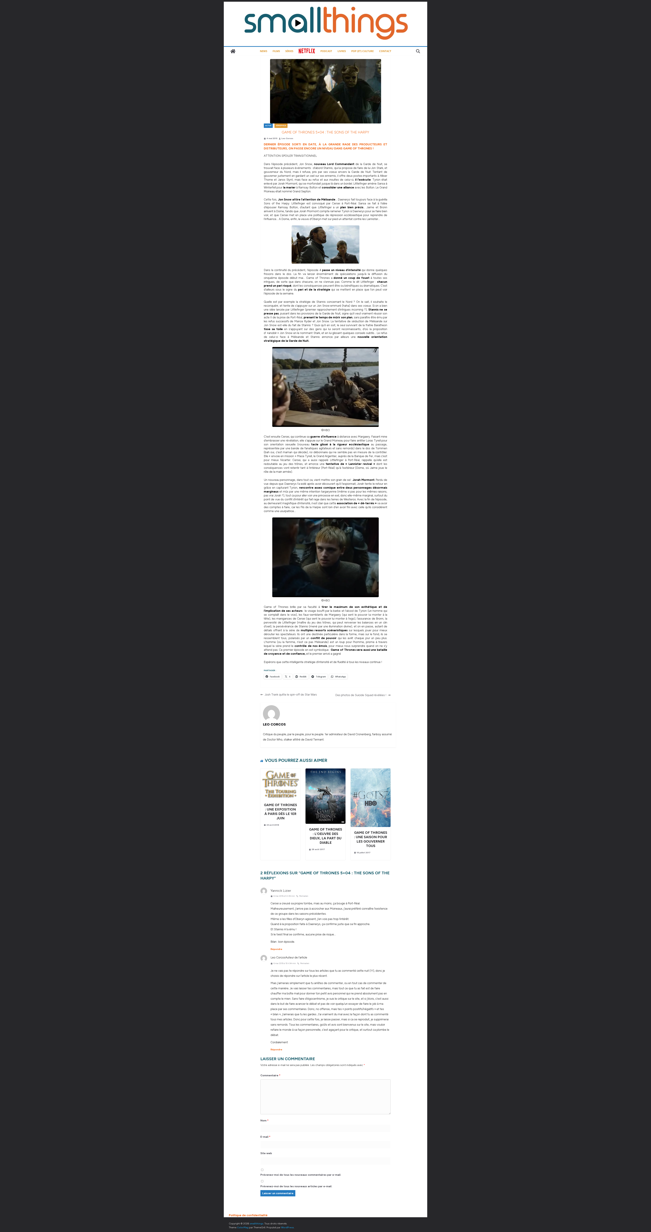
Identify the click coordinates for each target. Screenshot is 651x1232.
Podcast (326, 51)
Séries (289, 51)
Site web (266, 1153)
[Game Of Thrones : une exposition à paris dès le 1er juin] (280, 770)
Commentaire (270, 1075)
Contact (385, 51)
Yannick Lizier (281, 891)
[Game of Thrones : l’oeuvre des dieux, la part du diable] (325, 770)
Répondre (276, 949)
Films (276, 51)
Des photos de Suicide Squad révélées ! (360, 695)
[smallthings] (233, 51)
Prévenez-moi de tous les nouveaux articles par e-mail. (296, 1186)
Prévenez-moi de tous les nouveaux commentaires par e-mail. (300, 1174)
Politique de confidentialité (248, 1215)
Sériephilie (281, 125)
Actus (268, 125)
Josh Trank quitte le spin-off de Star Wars (291, 694)
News (263, 51)
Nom (264, 1120)
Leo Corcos (287, 138)
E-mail (265, 1136)
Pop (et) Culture (362, 51)
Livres (342, 51)
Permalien (303, 896)
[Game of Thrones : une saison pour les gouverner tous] (371, 770)
